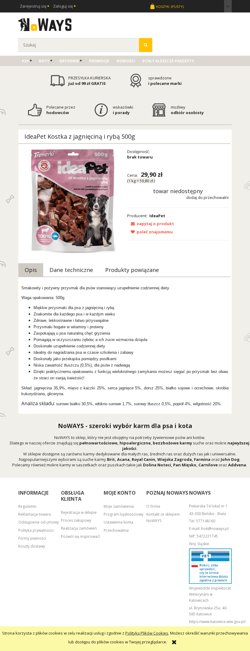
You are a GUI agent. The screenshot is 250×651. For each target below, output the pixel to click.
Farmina (202, 459)
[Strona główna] (45, 23)
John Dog (230, 459)
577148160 (205, 521)
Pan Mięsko (184, 465)
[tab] (30, 270)
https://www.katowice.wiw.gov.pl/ (217, 621)
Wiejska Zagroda (174, 459)
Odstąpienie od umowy (38, 522)
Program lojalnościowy (123, 514)
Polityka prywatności (36, 530)
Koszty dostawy (31, 546)
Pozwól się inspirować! (80, 536)
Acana (123, 459)
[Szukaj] (145, 45)
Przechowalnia (116, 530)
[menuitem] (26, 61)
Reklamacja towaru (34, 514)
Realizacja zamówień (79, 528)
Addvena (237, 465)
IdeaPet (157, 215)
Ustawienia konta (118, 522)
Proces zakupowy (76, 520)
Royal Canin (143, 459)
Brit (111, 459)
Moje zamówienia (119, 506)
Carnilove (208, 465)
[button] (150, 223)
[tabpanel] (125, 346)
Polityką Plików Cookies (146, 633)
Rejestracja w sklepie (79, 512)
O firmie (153, 506)
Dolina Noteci (157, 465)
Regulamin (27, 506)
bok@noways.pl (215, 528)
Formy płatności (32, 538)
